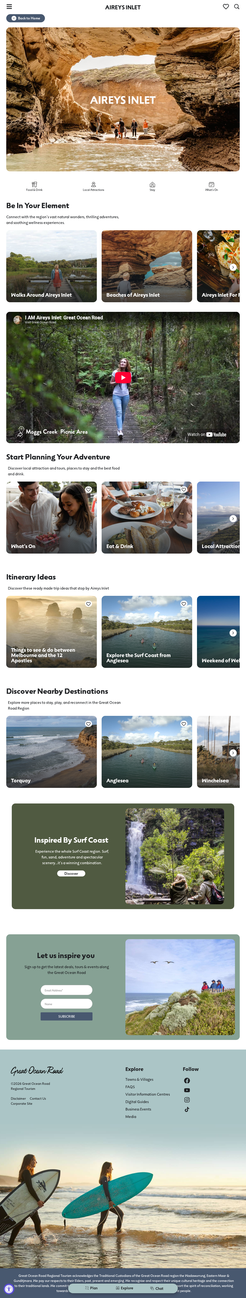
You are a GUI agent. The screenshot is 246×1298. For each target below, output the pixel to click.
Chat (159, 1288)
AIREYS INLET (123, 7)
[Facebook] (187, 1080)
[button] (233, 267)
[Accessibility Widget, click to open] (9, 1289)
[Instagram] (187, 1100)
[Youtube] (187, 1090)
